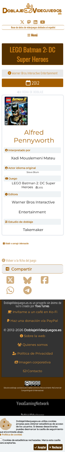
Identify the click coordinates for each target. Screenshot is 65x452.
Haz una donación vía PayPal (34, 321)
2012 (35, 83)
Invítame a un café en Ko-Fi (34, 312)
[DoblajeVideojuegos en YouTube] (42, 22)
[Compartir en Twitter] (10, 280)
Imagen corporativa (34, 362)
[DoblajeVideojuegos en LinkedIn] (35, 22)
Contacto (34, 371)
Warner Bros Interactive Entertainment (34, 73)
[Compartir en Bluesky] (27, 280)
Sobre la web (34, 336)
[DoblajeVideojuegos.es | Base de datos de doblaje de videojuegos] (32, 9)
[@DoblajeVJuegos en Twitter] (22, 22)
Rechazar (56, 447)
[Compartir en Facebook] (44, 280)
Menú (34, 35)
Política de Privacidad (34, 353)
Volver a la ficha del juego (20, 260)
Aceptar (41, 447)
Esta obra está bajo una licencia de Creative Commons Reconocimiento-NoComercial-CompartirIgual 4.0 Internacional (33, 389)
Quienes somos (35, 345)
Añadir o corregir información (17, 243)
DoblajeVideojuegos (32, 415)
